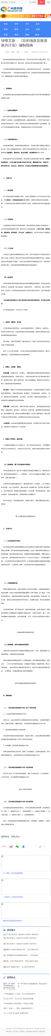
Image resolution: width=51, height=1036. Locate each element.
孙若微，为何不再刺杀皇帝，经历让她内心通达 (20, 961)
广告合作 (12, 2)
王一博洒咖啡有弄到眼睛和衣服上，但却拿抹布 (20, 955)
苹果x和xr (15, 837)
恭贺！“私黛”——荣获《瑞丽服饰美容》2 (18, 1008)
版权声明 (35, 1031)
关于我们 (15, 1031)
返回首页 (4, 2)
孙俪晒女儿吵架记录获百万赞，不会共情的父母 (20, 949)
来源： (26, 52)
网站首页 (9, 1031)
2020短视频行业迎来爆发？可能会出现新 (18, 1003)
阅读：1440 (15, 52)
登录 (41, 2)
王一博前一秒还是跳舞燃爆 (13, 873)
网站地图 (42, 1031)
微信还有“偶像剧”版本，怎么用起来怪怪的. (19, 967)
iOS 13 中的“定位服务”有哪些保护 (15, 1013)
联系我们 (22, 1031)
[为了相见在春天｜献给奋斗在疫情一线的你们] (25, 934)
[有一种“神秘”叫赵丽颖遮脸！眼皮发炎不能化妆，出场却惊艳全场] (9, 986)
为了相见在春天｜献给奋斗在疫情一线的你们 (20, 938)
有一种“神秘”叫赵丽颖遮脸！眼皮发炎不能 (32, 985)
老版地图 (29, 1031)
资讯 (7, 52)
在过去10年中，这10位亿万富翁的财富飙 (18, 999)
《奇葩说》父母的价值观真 (13, 897)
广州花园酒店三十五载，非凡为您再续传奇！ (20, 994)
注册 (48, 2)
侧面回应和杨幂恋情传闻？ (13, 921)
